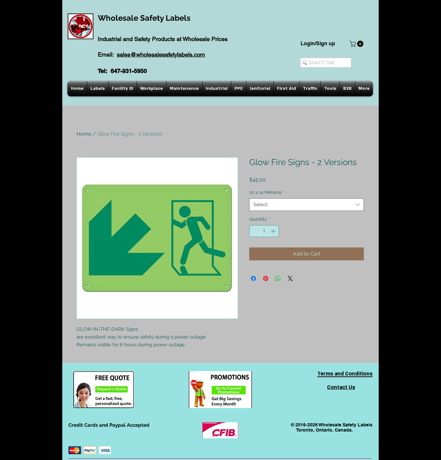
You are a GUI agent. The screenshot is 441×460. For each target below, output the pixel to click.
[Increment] (274, 231)
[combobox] (306, 204)
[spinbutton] (264, 231)
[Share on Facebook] (253, 278)
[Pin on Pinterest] (266, 278)
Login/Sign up (318, 43)
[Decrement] (254, 231)
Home (84, 134)
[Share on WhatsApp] (278, 278)
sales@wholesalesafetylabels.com (161, 54)
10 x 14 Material (267, 192)
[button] (357, 44)
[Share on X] (290, 278)
